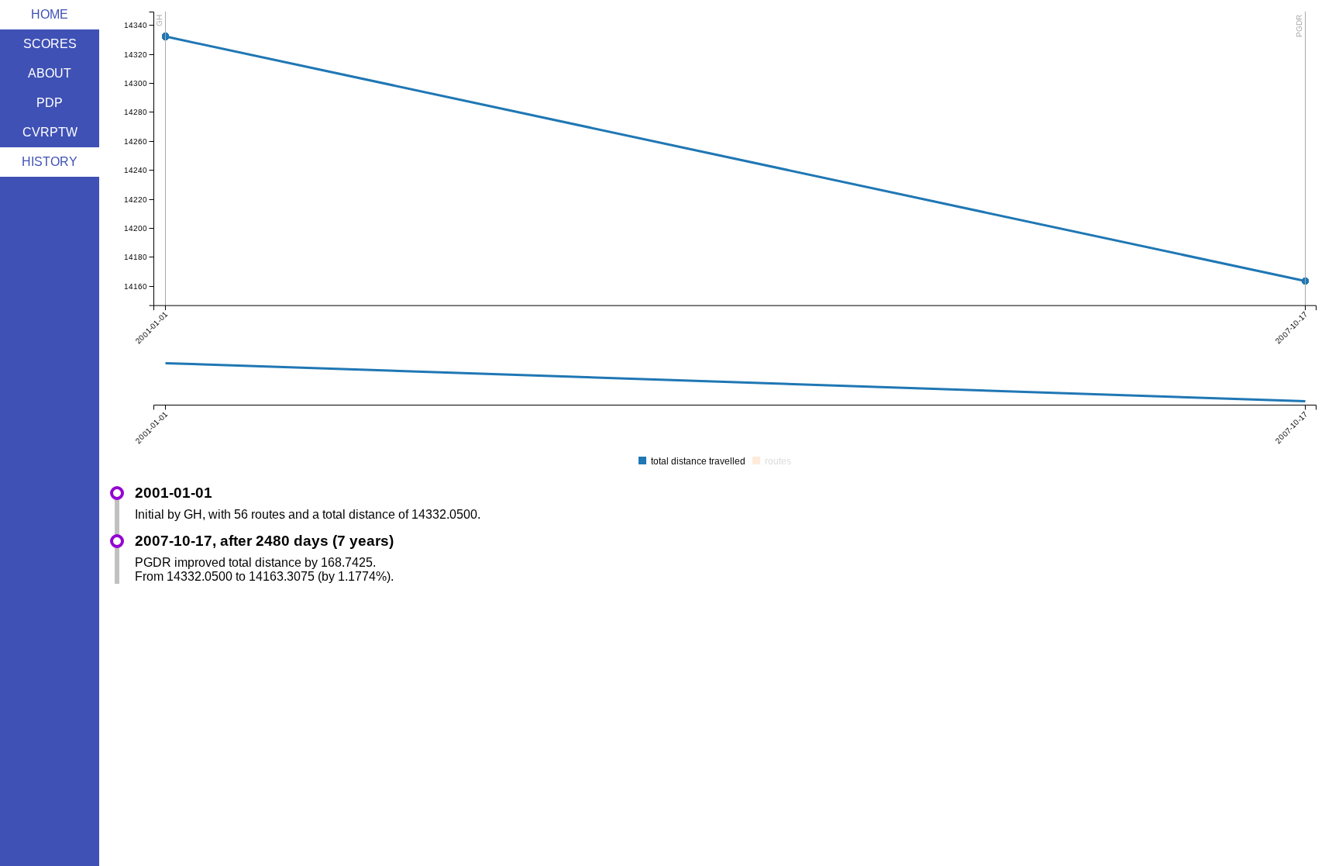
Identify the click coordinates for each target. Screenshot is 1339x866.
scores (50, 43)
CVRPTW (49, 132)
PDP (49, 102)
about (49, 73)
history (49, 161)
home (49, 14)
